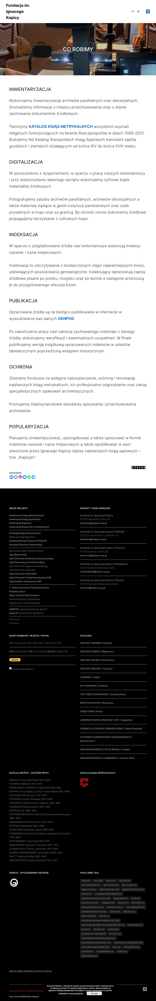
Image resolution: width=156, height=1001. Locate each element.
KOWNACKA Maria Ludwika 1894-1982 (29, 806)
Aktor (125, 881)
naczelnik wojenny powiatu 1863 (100, 920)
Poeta (113, 929)
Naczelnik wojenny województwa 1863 (103, 925)
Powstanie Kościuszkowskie (98, 938)
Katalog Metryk (93, 907)
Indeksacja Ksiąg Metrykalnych (26, 515)
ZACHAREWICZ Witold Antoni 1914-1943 (31, 822)
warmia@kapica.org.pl (92, 587)
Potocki (115, 934)
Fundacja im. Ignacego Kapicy (18, 11)
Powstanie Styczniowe (128, 943)
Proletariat (131, 947)
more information (76, 993)
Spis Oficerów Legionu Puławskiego (28, 566)
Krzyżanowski (136, 907)
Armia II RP (89, 889)
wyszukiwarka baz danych (28, 609)
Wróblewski (89, 956)
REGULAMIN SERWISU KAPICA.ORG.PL (30, 971)
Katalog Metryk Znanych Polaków (28, 540)
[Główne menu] (138, 11)
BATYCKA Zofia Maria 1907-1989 (26, 825)
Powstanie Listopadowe (96, 943)
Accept (94, 993)
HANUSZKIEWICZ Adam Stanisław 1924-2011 (33, 860)
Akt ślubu (129, 885)
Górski (123, 903)
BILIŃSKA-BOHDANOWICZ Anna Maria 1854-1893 (36, 852)
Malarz (129, 912)
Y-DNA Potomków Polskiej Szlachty (29, 587)
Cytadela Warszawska (108, 894)
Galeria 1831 (90, 903)
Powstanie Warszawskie (95, 947)
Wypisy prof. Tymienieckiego (24, 602)
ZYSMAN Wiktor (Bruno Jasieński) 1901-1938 (33, 848)
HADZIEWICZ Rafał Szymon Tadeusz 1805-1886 (34, 802)
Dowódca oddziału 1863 (96, 898)
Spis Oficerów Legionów (22, 569)
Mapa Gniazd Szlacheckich (24, 595)
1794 (86, 881)
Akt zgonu (111, 885)
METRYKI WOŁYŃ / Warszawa (96, 702)
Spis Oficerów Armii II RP (22, 573)
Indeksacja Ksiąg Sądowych (25, 519)
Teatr (122, 951)
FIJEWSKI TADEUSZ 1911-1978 (25, 783)
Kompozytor (115, 907)
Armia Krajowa (109, 889)
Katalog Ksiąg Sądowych (22, 536)
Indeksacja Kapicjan (20, 523)
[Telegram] (33, 477)
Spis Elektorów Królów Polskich (26, 550)
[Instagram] (20, 477)
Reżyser (87, 951)
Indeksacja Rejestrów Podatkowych (29, 526)
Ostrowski (135, 925)
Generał (108, 903)
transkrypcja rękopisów (26, 613)
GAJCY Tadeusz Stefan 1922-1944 (28, 856)
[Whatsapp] (29, 477)
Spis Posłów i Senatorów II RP (25, 581)
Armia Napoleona (133, 889)
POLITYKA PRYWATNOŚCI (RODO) (24, 997)
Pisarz (99, 929)
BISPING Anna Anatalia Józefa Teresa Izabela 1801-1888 (39, 791)
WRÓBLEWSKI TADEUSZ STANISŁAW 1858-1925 (35, 787)
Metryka (89, 916)
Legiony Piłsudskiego (94, 912)
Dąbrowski (121, 898)
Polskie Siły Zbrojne (94, 934)
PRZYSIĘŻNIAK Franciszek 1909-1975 (29, 841)
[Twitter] (16, 477)
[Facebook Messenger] (25, 477)
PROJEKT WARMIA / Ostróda (96, 643)
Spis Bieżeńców (18, 554)
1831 (98, 881)
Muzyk (104, 916)
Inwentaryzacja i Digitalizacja (24, 599)
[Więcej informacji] (133, 11)
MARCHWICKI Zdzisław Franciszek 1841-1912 (33, 844)
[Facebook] (148, 11)
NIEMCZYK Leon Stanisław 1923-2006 (29, 780)
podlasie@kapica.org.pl (93, 539)
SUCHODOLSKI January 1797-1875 (28, 795)
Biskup (86, 894)
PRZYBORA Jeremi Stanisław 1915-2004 (31, 799)
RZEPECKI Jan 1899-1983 (23, 810)
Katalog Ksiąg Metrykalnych (25, 533)
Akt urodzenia (91, 885)
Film (135, 898)
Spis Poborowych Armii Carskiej (27, 562)
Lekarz (115, 912)
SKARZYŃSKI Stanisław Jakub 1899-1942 (31, 829)
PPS (116, 947)
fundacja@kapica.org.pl (93, 523)
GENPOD (66, 318)
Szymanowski (105, 951)
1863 (111, 881)
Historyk (138, 903)
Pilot (86, 929)
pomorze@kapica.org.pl (93, 555)
